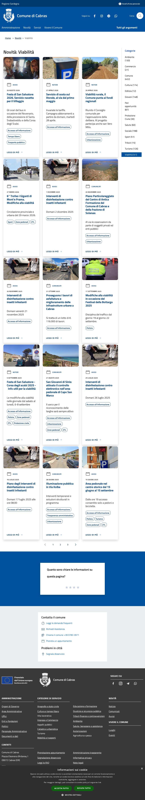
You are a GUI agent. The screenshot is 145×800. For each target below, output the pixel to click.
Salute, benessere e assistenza (88, 726)
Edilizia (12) (130, 91)
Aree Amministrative (12, 711)
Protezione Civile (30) (130, 117)
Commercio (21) (130, 68)
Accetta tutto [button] (61, 788)
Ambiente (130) (129, 58)
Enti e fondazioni (10, 721)
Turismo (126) (131, 148)
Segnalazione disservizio (49, 757)
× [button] (142, 769)
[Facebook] (93, 16)
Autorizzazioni (80, 731)
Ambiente (77, 721)
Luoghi (112, 730)
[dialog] (72, 783)
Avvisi (15, 84)
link (99, 782)
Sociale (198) (131, 131)
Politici (5, 726)
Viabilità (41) (131, 154)
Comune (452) (129, 77)
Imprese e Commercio (47, 720)
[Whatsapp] (115, 16)
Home (8, 38)
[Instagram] (100, 16)
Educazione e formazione (85, 706)
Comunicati (96, 186)
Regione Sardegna (10, 3)
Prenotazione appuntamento (51, 752)
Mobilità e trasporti (46, 737)
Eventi (112, 735)
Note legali (78, 762)
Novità (18, 38)
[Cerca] (140, 15)
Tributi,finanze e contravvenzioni (89, 716)
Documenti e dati (10, 736)
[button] (72, 795)
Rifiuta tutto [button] (84, 788)
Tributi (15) (130, 142)
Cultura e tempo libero (48, 711)
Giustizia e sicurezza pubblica (87, 711)
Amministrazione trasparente (87, 752)
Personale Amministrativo (14, 731)
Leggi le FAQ (43, 762)
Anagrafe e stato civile (48, 706)
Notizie (55, 84)
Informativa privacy (82, 757)
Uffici (4, 716)
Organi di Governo (10, 706)
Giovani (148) (131, 97)
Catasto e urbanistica (47, 729)
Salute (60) (130, 125)
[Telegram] (107, 16)
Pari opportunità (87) (130, 106)
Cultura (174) (131, 85)
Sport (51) (129, 136)
